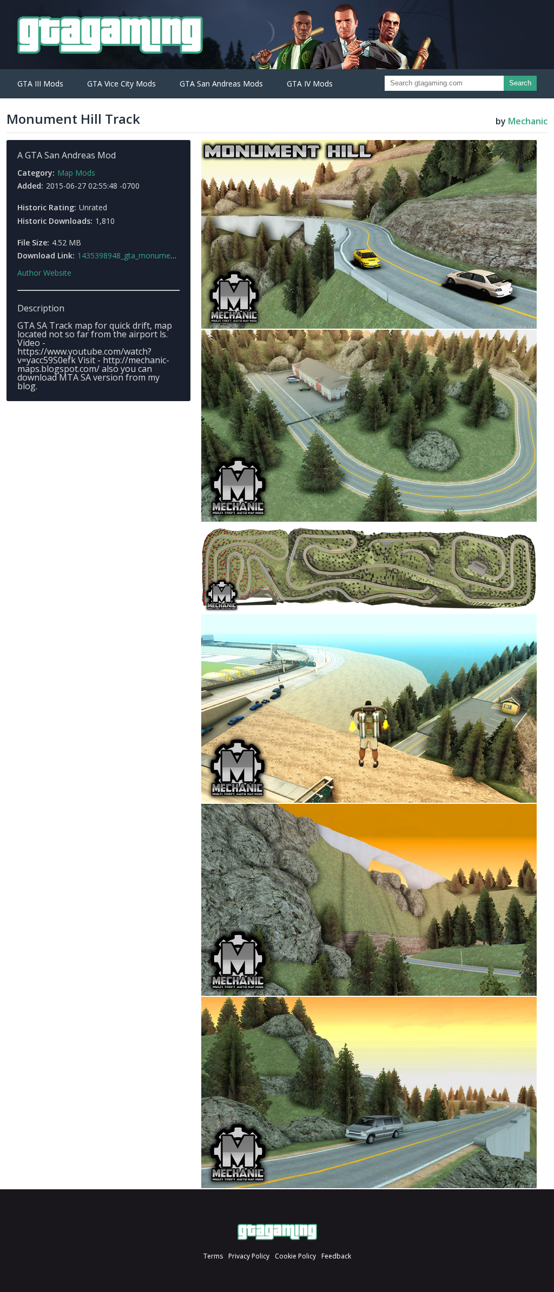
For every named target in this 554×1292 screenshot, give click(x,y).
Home (277, 1232)
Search (520, 83)
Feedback (336, 1256)
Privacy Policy (248, 1256)
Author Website (44, 273)
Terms (213, 1256)
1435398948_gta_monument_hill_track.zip (149, 255)
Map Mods (76, 173)
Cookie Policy (295, 1256)
